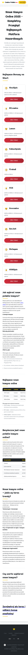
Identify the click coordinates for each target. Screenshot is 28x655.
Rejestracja (22, 2)
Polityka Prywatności (19, 633)
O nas (5, 633)
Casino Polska (10, 2)
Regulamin (14, 635)
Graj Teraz (14, 99)
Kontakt (10, 633)
